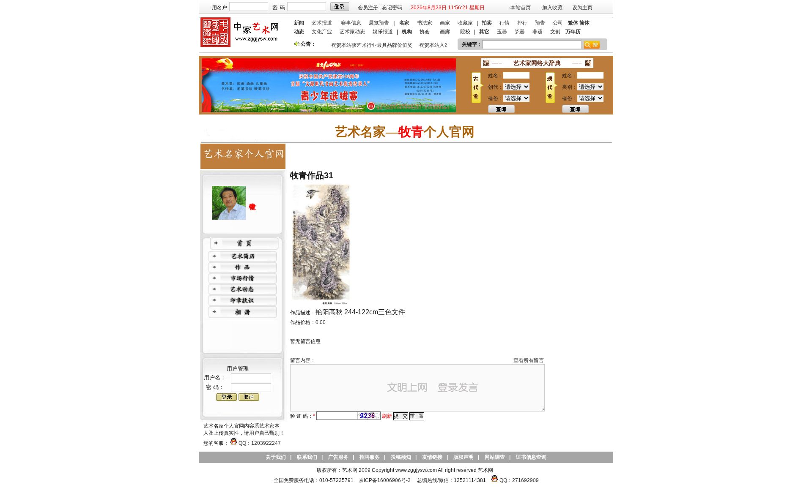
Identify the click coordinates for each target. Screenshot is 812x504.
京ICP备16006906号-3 (385, 480)
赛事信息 (351, 23)
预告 (540, 23)
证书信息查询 (531, 457)
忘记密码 (392, 8)
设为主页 (582, 8)
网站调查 (495, 457)
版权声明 (463, 457)
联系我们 (307, 457)
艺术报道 (322, 23)
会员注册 (368, 8)
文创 (555, 32)
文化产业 (322, 32)
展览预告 (379, 23)
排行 (522, 23)
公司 (558, 23)
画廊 (445, 32)
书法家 (424, 23)
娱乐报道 (383, 32)
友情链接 (432, 457)
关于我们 (276, 457)
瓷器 (520, 32)
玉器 (502, 32)
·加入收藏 (551, 8)
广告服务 (338, 457)
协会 (425, 32)
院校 (465, 32)
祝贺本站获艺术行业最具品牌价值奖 (368, 45)
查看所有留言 (528, 360)
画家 (445, 23)
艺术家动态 (352, 32)
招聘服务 (369, 457)
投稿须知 (401, 457)
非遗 (537, 32)
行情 (504, 23)
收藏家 (465, 23)
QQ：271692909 (519, 480)
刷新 (387, 416)
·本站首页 (520, 8)
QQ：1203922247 (259, 443)
